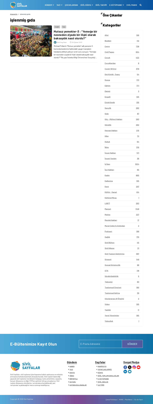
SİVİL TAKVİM (101, 5)
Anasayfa (13, 14)
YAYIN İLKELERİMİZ (105, 369)
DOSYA (72, 373)
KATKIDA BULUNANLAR (78, 385)
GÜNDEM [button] (48, 5)
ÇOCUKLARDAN (71, 5)
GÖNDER (132, 343)
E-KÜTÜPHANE (103, 379)
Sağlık (57, 27)
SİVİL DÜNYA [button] (85, 5)
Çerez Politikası (111, 400)
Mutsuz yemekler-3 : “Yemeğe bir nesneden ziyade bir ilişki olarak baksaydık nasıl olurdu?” (75, 35)
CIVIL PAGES (131, 5)
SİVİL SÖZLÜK (103, 382)
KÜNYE (100, 373)
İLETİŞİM (101, 385)
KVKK (121, 400)
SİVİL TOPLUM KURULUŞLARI (108, 376)
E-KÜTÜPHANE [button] (115, 5)
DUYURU (73, 382)
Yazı (64, 27)
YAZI (71, 369)
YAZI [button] (59, 5)
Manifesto (128, 400)
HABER (72, 366)
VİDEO (72, 376)
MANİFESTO (102, 366)
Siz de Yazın (138, 400)
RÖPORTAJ (74, 379)
